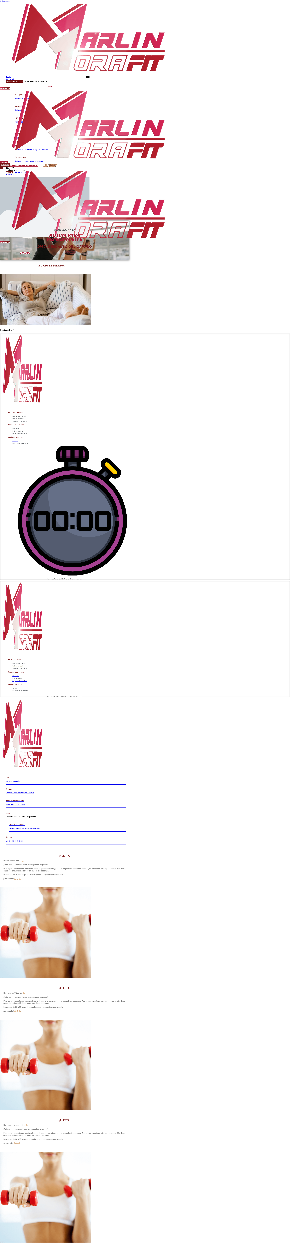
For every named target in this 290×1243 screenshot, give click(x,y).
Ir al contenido (5, 1)
